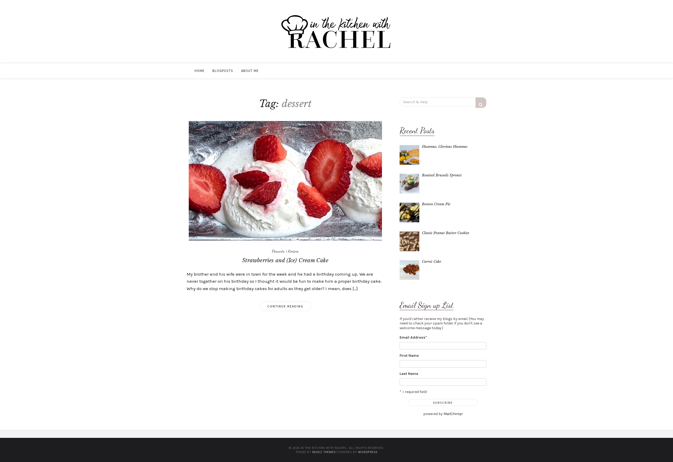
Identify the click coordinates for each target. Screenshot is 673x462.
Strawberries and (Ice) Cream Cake (285, 260)
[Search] (481, 102)
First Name (409, 355)
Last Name (409, 373)
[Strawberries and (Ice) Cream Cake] (285, 180)
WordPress (367, 452)
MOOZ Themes (324, 452)
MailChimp (452, 414)
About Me (250, 71)
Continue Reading (285, 306)
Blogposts (222, 71)
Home (200, 71)
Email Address (413, 337)
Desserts (278, 251)
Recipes (293, 251)
